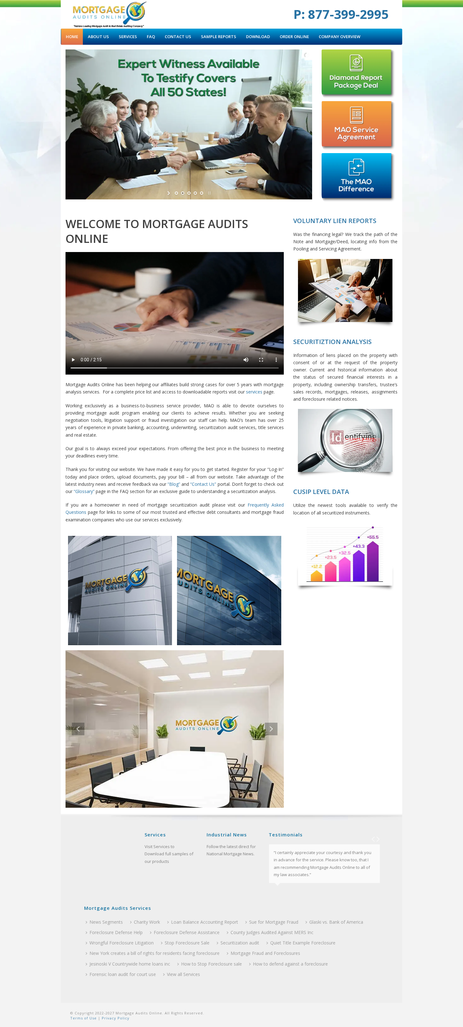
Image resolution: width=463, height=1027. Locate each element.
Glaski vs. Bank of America (336, 922)
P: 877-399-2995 (341, 14)
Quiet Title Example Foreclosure (302, 943)
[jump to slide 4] (195, 193)
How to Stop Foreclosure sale (211, 964)
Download (258, 36)
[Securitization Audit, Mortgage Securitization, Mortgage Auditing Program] (109, 14)
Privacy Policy (114, 1018)
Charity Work (147, 922)
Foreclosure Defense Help (116, 932)
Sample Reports (218, 36)
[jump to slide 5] (201, 193)
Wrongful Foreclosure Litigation (121, 943)
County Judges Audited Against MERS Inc (272, 932)
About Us (98, 36)
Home (72, 36)
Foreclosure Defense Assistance (187, 932)
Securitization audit (239, 943)
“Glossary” (84, 491)
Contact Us (178, 36)
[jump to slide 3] (189, 193)
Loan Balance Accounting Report (204, 922)
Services (128, 36)
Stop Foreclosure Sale (187, 943)
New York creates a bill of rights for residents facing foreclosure (154, 953)
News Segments (106, 922)
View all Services (183, 974)
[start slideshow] (169, 193)
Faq (151, 36)
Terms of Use (83, 1018)
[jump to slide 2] (183, 193)
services (254, 392)
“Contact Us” (203, 484)
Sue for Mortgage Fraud (273, 922)
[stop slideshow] (209, 193)
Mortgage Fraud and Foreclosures (265, 953)
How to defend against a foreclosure (290, 964)
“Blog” (174, 484)
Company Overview (339, 36)
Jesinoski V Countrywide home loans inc (129, 964)
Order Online (294, 36)
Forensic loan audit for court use (122, 974)
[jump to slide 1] (176, 193)
